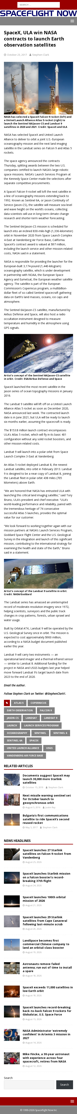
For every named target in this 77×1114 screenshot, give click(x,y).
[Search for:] (38, 4)
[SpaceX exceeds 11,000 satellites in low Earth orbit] (12, 991)
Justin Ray (50, 807)
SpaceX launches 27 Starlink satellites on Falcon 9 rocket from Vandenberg (47, 853)
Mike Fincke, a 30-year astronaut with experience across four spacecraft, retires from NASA (46, 1057)
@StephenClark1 (55, 693)
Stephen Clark (40, 54)
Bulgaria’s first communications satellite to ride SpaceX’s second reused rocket (46, 819)
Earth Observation (20, 710)
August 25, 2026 (33, 862)
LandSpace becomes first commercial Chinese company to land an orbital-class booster (46, 944)
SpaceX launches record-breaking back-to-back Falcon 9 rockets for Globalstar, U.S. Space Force (47, 1010)
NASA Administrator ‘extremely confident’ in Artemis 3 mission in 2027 (46, 1034)
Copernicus (38, 703)
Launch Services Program (41, 725)
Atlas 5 (18, 703)
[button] (71, 21)
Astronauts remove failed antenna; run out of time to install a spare (47, 967)
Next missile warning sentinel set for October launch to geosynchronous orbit (47, 799)
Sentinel (40, 733)
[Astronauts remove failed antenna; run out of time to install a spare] (12, 968)
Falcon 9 (46, 710)
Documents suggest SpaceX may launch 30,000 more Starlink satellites (46, 779)
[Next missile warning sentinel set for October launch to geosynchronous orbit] (12, 800)
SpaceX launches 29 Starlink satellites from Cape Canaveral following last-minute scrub (45, 920)
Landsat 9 (50, 718)
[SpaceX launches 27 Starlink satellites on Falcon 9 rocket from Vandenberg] (12, 854)
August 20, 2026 (33, 928)
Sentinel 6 (60, 733)
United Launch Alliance (23, 748)
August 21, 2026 (33, 905)
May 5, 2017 (31, 827)
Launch (12, 725)
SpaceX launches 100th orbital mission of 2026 (44, 899)
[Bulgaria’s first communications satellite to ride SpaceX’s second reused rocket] (12, 820)
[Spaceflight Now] (38, 14)
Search (8, 1078)
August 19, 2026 (33, 952)
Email (7, 685)
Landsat (31, 718)
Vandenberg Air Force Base (25, 755)
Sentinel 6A (14, 740)
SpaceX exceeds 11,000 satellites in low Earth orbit (48, 989)
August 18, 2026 (33, 975)
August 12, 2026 (33, 1065)
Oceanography (17, 733)
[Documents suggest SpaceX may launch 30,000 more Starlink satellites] (12, 780)
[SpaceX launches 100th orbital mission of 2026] (12, 901)
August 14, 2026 (33, 1042)
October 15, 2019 (34, 787)
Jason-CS (13, 718)
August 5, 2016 (32, 807)
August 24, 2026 (33, 885)
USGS (49, 748)
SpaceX (33, 740)
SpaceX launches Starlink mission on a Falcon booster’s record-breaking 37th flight (46, 877)
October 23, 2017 (17, 54)
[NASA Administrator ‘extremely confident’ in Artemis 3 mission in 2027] (12, 1035)
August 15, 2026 (33, 1019)
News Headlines (17, 841)
